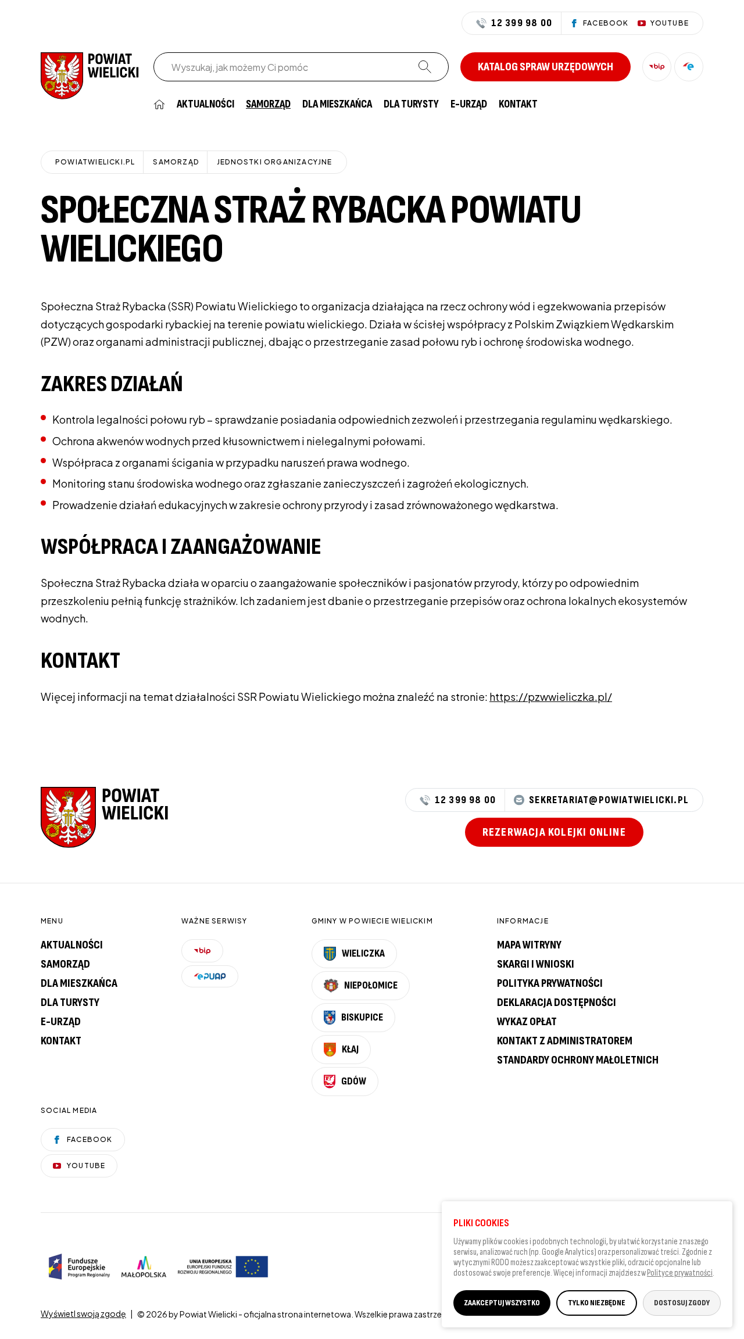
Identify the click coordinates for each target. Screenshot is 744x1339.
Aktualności (205, 104)
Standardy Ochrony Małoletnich (578, 1060)
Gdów (353, 1081)
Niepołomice (371, 985)
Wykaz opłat (527, 1021)
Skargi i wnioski (535, 964)
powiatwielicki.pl (95, 161)
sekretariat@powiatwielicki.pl (609, 799)
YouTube (86, 1165)
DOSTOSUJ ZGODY (682, 1302)
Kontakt (518, 104)
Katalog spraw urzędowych (545, 67)
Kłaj (350, 1049)
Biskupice (362, 1017)
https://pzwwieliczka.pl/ (550, 696)
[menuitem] (159, 104)
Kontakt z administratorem (564, 1041)
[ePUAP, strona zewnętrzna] (688, 66)
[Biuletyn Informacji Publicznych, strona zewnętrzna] (656, 66)
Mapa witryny (529, 945)
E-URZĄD (468, 104)
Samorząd (268, 104)
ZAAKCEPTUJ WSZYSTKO (502, 1302)
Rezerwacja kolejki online (554, 832)
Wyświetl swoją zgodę (83, 1313)
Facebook (90, 1139)
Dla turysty (411, 104)
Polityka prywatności (550, 983)
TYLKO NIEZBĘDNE (596, 1302)
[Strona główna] (90, 75)
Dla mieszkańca (337, 104)
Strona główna (159, 104)
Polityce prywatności (680, 1272)
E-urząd (61, 1021)
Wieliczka (363, 953)
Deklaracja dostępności (556, 1002)
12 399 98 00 (521, 23)
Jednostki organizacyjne (274, 161)
